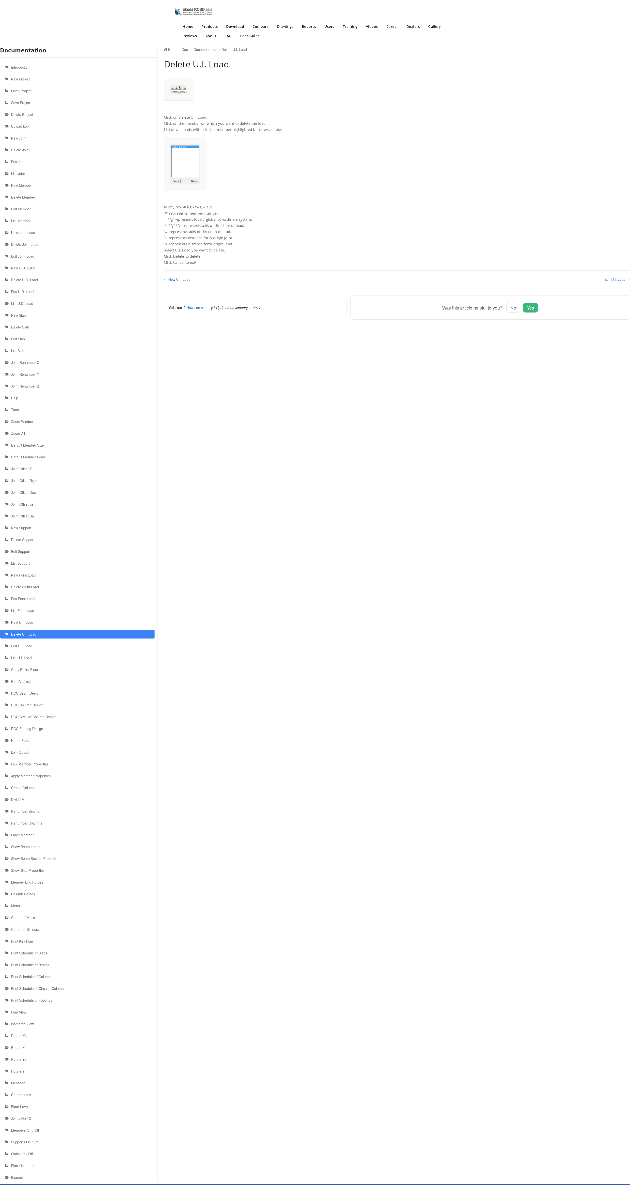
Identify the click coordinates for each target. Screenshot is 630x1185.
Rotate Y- (18, 1071)
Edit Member (21, 208)
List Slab (17, 350)
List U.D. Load (22, 303)
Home (188, 26)
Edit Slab (18, 338)
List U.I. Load (21, 657)
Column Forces (23, 893)
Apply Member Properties (31, 775)
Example (18, 1177)
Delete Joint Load (24, 244)
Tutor (15, 409)
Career (392, 26)
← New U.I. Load (177, 279)
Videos (372, 26)
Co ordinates (21, 1094)
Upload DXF (20, 126)
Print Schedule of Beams (30, 964)
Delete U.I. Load (23, 634)
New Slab (18, 315)
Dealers (413, 26)
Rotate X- (18, 1047)
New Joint (18, 138)
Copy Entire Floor (24, 669)
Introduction (20, 67)
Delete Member (23, 197)
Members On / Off (25, 1130)
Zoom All (18, 433)
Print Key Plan (22, 941)
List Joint (18, 173)
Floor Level (20, 1106)
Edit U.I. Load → (617, 279)
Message (18, 1082)
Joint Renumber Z (25, 386)
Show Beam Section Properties (35, 858)
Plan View (18, 1012)
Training (350, 26)
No (513, 307)
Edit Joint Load (22, 256)
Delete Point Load (25, 586)
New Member (21, 185)
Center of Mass (23, 917)
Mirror (15, 905)
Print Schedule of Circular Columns (38, 988)
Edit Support (20, 551)
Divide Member (23, 799)
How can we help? (201, 307)
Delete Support (22, 539)
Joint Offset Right (24, 480)
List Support (20, 563)
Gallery (434, 26)
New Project (20, 79)
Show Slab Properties (28, 870)
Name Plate (20, 740)
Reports (309, 26)
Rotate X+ (19, 1035)
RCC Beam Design (25, 693)
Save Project (21, 102)
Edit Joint (18, 161)
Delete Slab (20, 327)
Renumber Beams (25, 811)
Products (210, 26)
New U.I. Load (22, 622)
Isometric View (22, 1023)
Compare (260, 26)
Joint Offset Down (24, 492)
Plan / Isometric (23, 1165)
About (211, 35)
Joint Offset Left (23, 504)
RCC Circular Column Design (33, 716)
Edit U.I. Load (21, 645)
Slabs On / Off (22, 1153)
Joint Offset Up (22, 516)
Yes (530, 307)
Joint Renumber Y (25, 374)
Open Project (21, 90)
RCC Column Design (27, 704)
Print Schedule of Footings (31, 1000)
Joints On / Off (22, 1118)
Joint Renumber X (25, 362)
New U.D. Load (23, 267)
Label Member (22, 834)
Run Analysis (21, 681)
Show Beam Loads (25, 846)
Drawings (285, 26)
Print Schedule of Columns (31, 976)
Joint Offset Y (21, 468)
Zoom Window (22, 421)
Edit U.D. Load (22, 291)
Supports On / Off (24, 1141)
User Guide (250, 35)
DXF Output (20, 752)
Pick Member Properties (29, 764)
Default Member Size (27, 445)
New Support (21, 527)
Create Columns (23, 787)
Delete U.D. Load (24, 279)
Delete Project (22, 114)
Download (235, 26)
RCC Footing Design (27, 728)
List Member (21, 220)
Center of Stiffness (25, 929)
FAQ (228, 35)
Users (329, 26)
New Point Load (23, 575)
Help (14, 397)
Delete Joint (20, 149)
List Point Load (22, 610)
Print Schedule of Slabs (29, 953)
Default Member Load (28, 456)
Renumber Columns (26, 823)
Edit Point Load (23, 598)
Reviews (190, 35)
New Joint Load (23, 232)
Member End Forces (27, 882)
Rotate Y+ (19, 1059)
